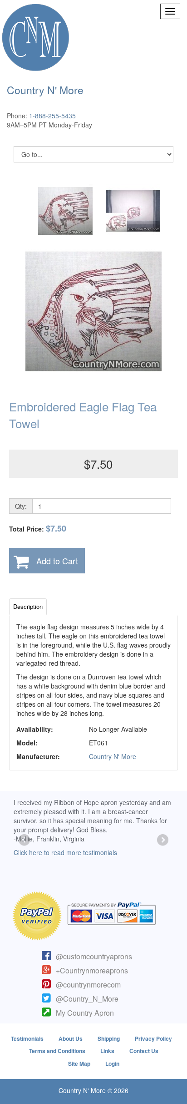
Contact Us (143, 1051)
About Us (71, 1038)
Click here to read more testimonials (65, 852)
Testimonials (27, 1038)
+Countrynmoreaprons (92, 970)
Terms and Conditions (57, 1051)
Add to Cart (57, 561)
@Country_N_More (87, 998)
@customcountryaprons (94, 956)
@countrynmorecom (88, 984)
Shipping (109, 1038)
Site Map (79, 1063)
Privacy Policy (153, 1038)
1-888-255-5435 (52, 115)
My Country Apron (85, 1013)
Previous (25, 840)
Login (112, 1063)
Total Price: (37, 528)
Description (28, 606)
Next (162, 840)
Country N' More (112, 756)
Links (107, 1051)
